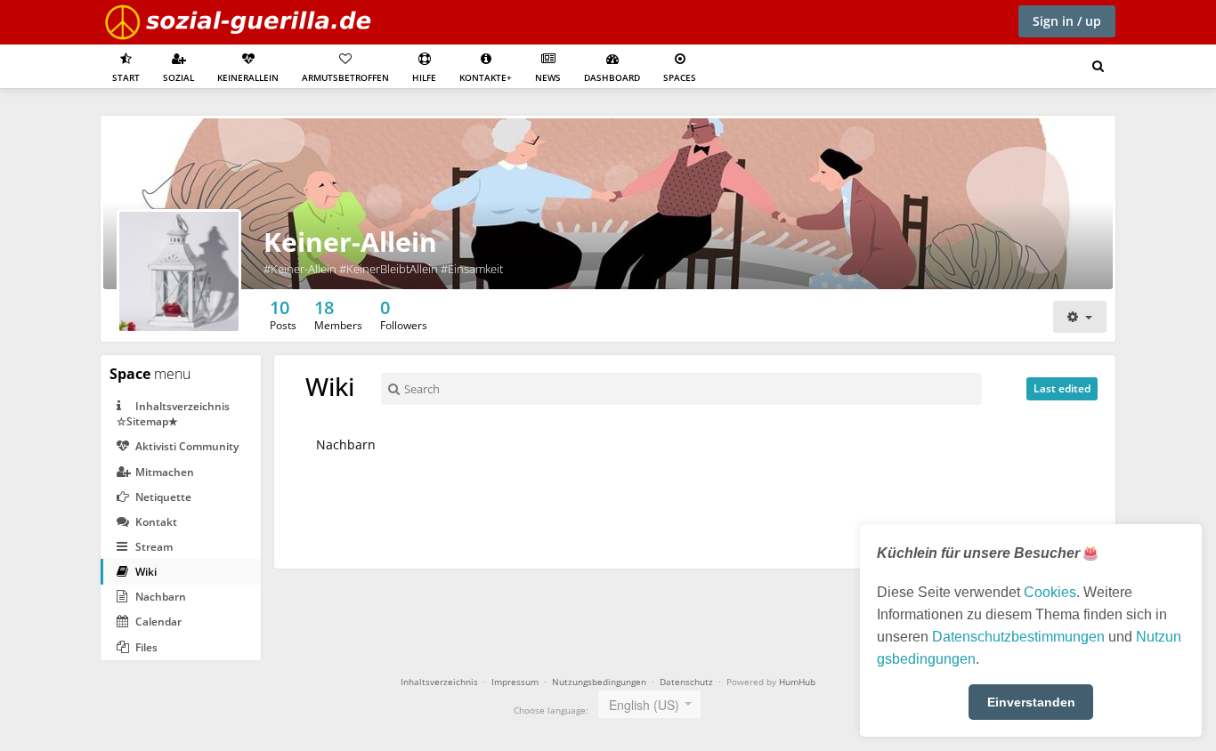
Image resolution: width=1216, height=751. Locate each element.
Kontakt (155, 521)
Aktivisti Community (186, 446)
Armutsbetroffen (345, 77)
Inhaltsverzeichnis (439, 681)
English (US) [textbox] (644, 705)
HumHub (797, 681)
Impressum (515, 681)
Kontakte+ (485, 77)
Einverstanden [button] (1031, 702)
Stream (153, 546)
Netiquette (162, 497)
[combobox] (649, 704)
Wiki (145, 571)
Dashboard (612, 77)
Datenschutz (686, 681)
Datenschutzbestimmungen (1018, 636)
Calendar (157, 621)
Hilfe (424, 77)
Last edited (1062, 388)
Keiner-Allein (350, 241)
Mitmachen (163, 472)
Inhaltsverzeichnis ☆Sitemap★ (173, 414)
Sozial (178, 77)
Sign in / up (1067, 20)
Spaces (679, 77)
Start (126, 77)
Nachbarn (159, 596)
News (548, 77)
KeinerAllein (248, 77)
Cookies (1050, 592)
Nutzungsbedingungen (599, 681)
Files (145, 647)
